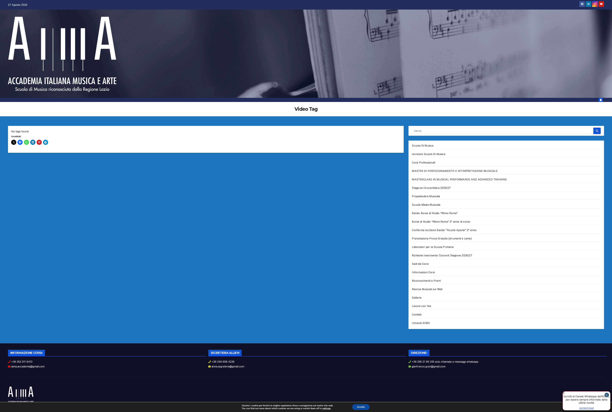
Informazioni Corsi (423, 272)
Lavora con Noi (421, 306)
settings (326, 408)
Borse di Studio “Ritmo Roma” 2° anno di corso (441, 221)
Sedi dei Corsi (420, 263)
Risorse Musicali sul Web (427, 289)
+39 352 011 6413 (21, 361)
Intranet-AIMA (421, 323)
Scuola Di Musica (422, 145)
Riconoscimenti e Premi (426, 280)
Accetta (361, 406)
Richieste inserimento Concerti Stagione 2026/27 (442, 255)
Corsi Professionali (423, 162)
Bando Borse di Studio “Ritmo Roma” (435, 213)
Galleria (416, 297)
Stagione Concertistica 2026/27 (431, 187)
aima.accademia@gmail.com (28, 366)
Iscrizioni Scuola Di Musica (428, 154)
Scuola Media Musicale (426, 204)
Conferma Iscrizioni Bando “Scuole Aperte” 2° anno (444, 230)
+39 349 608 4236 (222, 361)
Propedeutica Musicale (426, 196)
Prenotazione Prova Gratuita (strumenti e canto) (442, 238)
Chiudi (606, 395)
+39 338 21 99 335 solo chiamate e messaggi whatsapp (445, 361)
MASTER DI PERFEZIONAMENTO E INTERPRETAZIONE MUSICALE (454, 171)
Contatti (416, 314)
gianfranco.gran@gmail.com (428, 366)
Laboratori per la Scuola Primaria (432, 247)
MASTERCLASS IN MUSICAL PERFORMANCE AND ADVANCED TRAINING (459, 179)
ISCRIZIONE (586, 408)
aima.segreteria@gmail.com (227, 366)
